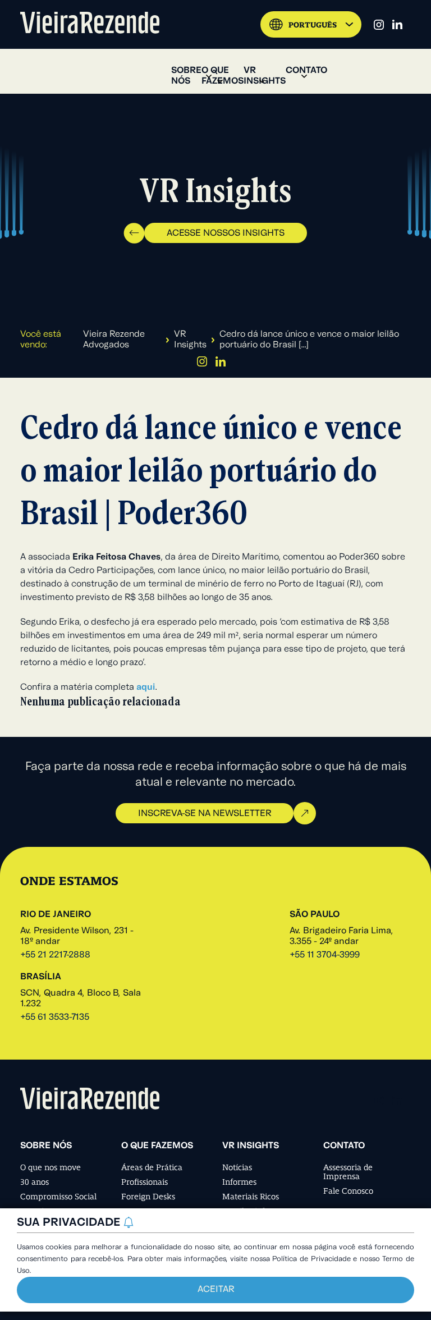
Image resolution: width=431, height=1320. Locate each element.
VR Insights (190, 340)
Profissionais (144, 1181)
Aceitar (216, 1289)
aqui (145, 687)
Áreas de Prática (151, 1167)
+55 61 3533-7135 (54, 1017)
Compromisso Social (58, 1196)
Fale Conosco (348, 1190)
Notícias (237, 1167)
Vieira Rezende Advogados (114, 340)
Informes (239, 1181)
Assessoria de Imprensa (348, 1172)
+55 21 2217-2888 (55, 955)
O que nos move (50, 1167)
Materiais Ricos (250, 1196)
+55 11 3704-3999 (325, 955)
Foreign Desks (148, 1196)
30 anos (34, 1181)
